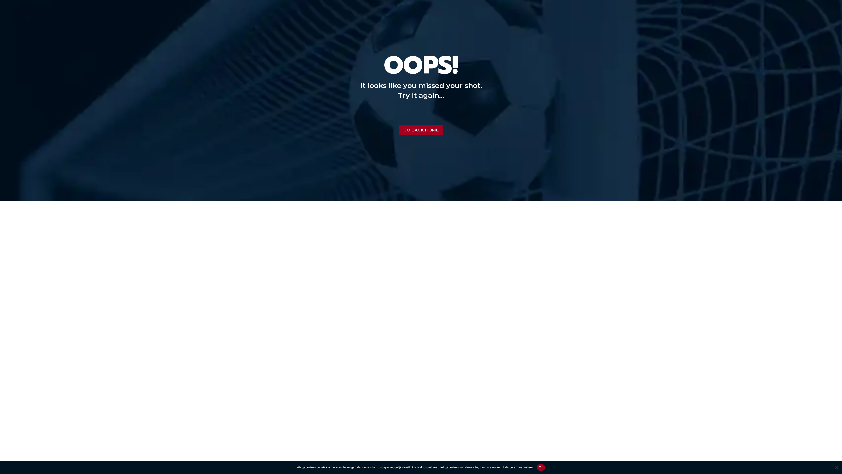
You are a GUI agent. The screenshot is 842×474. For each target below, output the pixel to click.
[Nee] (836, 467)
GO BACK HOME (421, 130)
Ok (541, 467)
